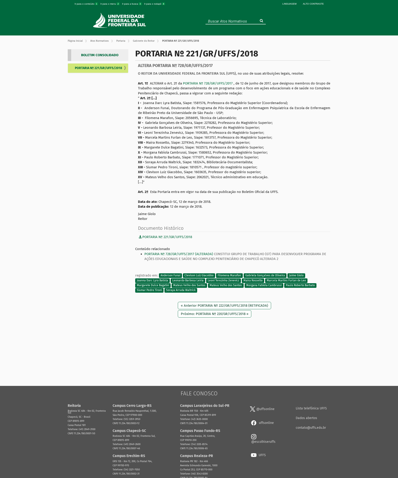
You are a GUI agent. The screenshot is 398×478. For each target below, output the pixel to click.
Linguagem (289, 4)
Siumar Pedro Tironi (149, 290)
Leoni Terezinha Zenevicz (223, 280)
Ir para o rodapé (154, 4)
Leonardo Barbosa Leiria (188, 280)
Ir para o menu (109, 4)
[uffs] (120, 20)
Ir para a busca (131, 4)
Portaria (120, 40)
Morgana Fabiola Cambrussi (264, 285)
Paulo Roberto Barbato (300, 285)
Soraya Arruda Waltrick (181, 290)
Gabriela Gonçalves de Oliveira (265, 275)
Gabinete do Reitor (144, 40)
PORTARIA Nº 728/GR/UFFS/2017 (208, 83)
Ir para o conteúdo (86, 4)
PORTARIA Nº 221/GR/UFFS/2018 (98, 68)
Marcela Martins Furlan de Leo (286, 280)
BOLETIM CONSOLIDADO (99, 55)
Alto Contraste (313, 4)
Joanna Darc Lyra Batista (152, 280)
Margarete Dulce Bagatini (153, 285)
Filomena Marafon (229, 275)
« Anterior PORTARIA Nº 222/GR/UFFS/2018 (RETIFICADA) (224, 305)
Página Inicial (75, 40)
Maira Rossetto (253, 280)
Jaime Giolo (296, 275)
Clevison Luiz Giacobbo (199, 275)
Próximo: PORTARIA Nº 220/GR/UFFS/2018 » (214, 314)
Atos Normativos (99, 40)
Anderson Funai (170, 275)
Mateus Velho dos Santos (189, 285)
